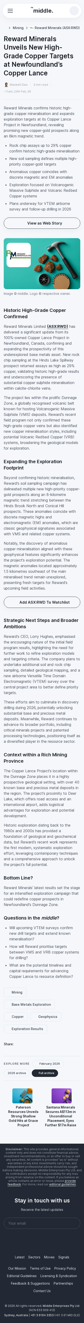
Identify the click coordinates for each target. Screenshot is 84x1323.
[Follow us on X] (53, 1243)
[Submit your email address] (74, 1223)
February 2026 (50, 1067)
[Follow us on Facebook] (30, 1243)
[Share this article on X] (54, 1047)
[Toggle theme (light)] (55, 10)
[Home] (5, 25)
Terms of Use (40, 1268)
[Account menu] (65, 10)
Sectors (34, 1257)
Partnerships (63, 1283)
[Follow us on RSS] (64, 1243)
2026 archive (17, 1076)
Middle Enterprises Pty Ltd (61, 1306)
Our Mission (17, 1268)
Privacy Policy (65, 1268)
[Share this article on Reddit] (42, 1047)
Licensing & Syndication (58, 1276)
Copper (18, 1020)
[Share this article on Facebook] (31, 1047)
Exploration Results (28, 1032)
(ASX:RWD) (57, 329)
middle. (42, 10)
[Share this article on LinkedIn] (20, 1047)
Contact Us (42, 1291)
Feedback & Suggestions (30, 1283)
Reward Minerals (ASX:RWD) (37, 30)
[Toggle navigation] (10, 11)
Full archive (47, 1076)
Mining (19, 25)
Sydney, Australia (16, 1315)
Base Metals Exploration (32, 1008)
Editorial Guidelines (22, 1276)
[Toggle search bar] (74, 10)
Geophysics (49, 1020)
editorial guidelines (62, 1184)
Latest (19, 1257)
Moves (49, 1257)
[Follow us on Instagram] (42, 1243)
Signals (63, 1257)
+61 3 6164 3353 (42, 1315)
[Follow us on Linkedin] (19, 1243)
